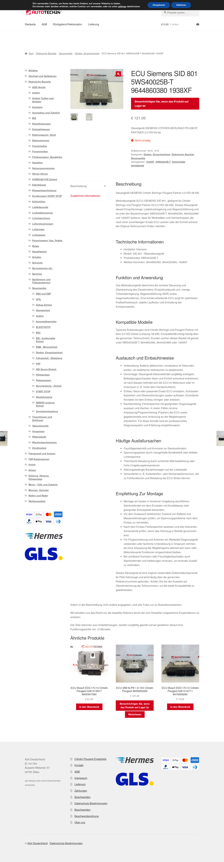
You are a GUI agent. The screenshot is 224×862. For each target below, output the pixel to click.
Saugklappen (39, 251)
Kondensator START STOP (47, 196)
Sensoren (37, 262)
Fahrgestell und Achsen (42, 453)
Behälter (33, 70)
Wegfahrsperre (44, 397)
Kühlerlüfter (38, 201)
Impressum (80, 778)
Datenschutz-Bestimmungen (90, 803)
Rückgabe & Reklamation (67, 24)
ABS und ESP (43, 293)
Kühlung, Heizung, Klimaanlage (39, 477)
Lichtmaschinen (41, 218)
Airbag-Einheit (44, 304)
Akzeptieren (159, 5)
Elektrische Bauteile (46, 53)
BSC (38, 332)
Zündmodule (39, 448)
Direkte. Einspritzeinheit (87, 53)
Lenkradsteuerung (42, 212)
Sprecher (37, 273)
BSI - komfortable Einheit (45, 340)
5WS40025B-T (163, 161)
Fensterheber (39, 146)
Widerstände (39, 436)
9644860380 (137, 165)
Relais (35, 246)
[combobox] (180, 12)
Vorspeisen (38, 431)
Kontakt (78, 765)
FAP (38, 363)
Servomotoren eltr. (42, 268)
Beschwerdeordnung (86, 816)
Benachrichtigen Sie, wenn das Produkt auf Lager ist (161, 104)
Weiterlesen (134, 714)
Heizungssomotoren (43, 168)
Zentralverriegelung (47, 411)
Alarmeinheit (43, 310)
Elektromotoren (40, 140)
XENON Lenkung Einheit (45, 404)
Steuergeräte (65, 53)
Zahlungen (80, 791)
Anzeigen (37, 107)
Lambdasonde (40, 207)
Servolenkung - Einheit (48, 385)
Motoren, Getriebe (39, 490)
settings (122, 6)
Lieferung (93, 24)
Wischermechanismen (44, 442)
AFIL (38, 299)
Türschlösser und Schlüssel (42, 418)
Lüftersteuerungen (42, 223)
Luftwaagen (38, 235)
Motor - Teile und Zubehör (43, 484)
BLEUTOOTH (43, 327)
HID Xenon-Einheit (46, 369)
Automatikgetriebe (46, 321)
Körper (32, 470)
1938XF (150, 161)
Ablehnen (181, 5)
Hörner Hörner (40, 173)
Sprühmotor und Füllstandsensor (41, 281)
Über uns (79, 822)
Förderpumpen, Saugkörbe (47, 157)
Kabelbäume (39, 184)
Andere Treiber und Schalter (43, 100)
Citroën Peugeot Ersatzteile (90, 759)
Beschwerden (82, 797)
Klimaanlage (43, 374)
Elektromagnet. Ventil (44, 134)
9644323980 (178, 161)
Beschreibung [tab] (78, 186)
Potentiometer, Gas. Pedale (47, 240)
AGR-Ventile (39, 87)
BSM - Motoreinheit (46, 347)
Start (31, 53)
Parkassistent (43, 380)
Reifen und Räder (38, 495)
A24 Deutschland (37, 843)
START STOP (43, 391)
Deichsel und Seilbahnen (43, 76)
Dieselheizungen (41, 123)
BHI (34, 118)
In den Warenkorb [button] (89, 706)
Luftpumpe (38, 229)
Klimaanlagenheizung (44, 190)
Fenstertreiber (40, 151)
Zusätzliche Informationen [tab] (85, 196)
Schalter (36, 257)
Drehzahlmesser (41, 129)
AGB (44, 24)
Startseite (30, 24)
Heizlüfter (37, 162)
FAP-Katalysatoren (39, 459)
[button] (118, 74)
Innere (32, 464)
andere (36, 92)
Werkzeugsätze (37, 501)
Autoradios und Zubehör (46, 112)
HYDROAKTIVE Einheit (44, 179)
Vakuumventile (40, 425)
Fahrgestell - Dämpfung (49, 358)
